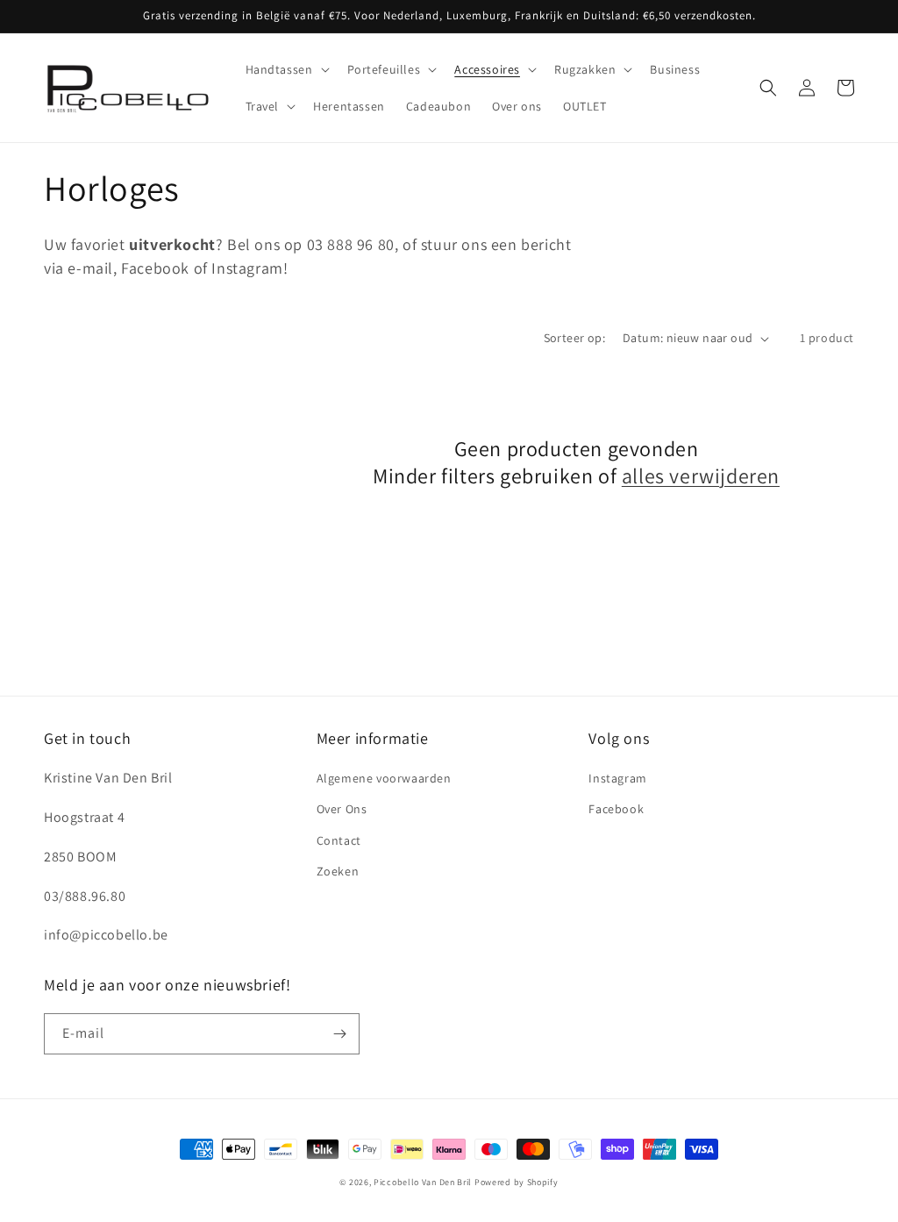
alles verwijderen (701, 476)
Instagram (617, 778)
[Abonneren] (339, 1033)
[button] (286, 69)
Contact (339, 840)
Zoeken (338, 871)
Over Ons (342, 809)
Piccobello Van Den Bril (423, 1182)
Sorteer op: (574, 338)
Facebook (616, 809)
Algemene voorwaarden (384, 778)
